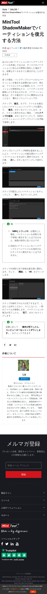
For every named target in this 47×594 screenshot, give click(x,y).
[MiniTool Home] (8, 2)
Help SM (13, 9)
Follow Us (25, 378)
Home (4, 9)
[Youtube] (17, 544)
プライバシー (20, 574)
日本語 (7, 55)
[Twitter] (21, 48)
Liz (8, 48)
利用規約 (28, 574)
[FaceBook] (2, 544)
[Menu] (43, 2)
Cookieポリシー (15, 589)
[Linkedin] (12, 544)
